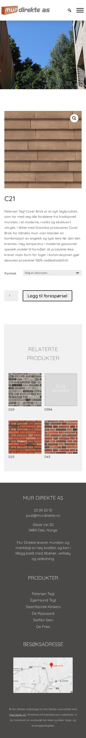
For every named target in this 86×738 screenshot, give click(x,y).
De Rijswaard (43, 613)
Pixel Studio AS (17, 714)
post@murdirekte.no (43, 515)
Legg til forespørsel (47, 296)
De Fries (43, 626)
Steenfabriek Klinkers (43, 606)
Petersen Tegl (43, 593)
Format (10, 273)
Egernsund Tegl (43, 600)
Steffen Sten (43, 620)
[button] (74, 118)
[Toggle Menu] (80, 10)
